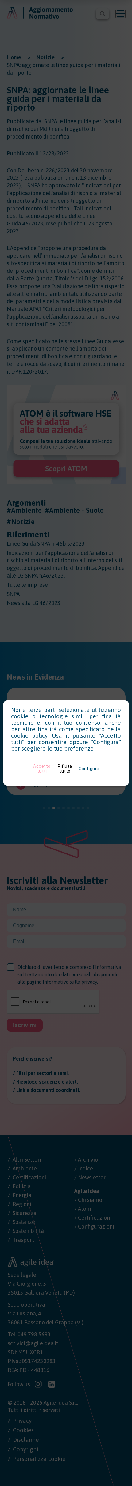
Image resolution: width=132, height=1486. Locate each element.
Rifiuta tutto (65, 769)
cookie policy (29, 735)
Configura (89, 768)
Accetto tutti (42, 769)
